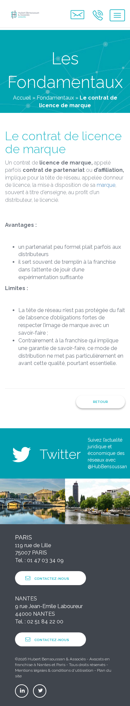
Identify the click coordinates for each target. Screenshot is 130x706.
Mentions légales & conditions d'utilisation (54, 670)
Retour (100, 402)
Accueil (22, 98)
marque (106, 185)
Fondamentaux (55, 98)
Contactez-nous (51, 578)
